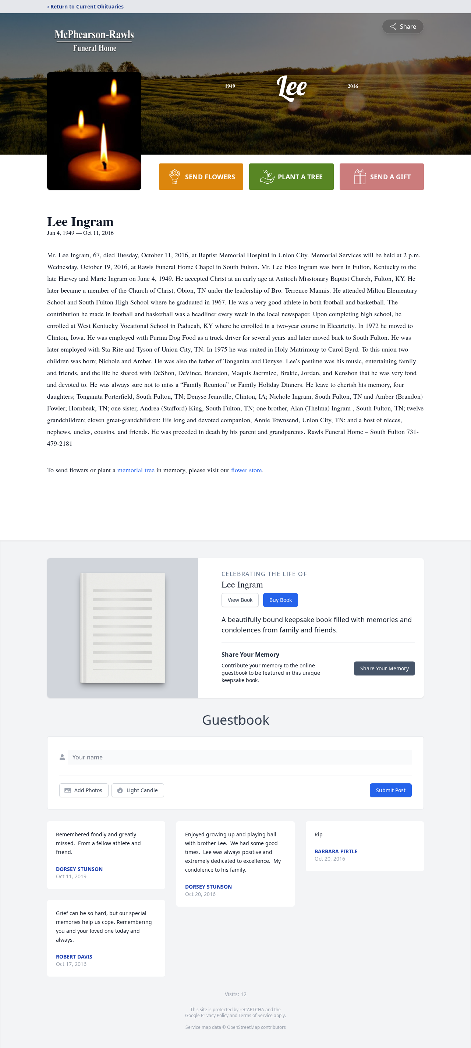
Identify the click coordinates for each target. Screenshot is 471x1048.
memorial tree (136, 469)
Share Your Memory (384, 668)
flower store (246, 469)
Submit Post (391, 790)
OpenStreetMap (243, 1027)
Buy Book (280, 599)
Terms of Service (255, 1015)
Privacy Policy (215, 1015)
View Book (240, 599)
